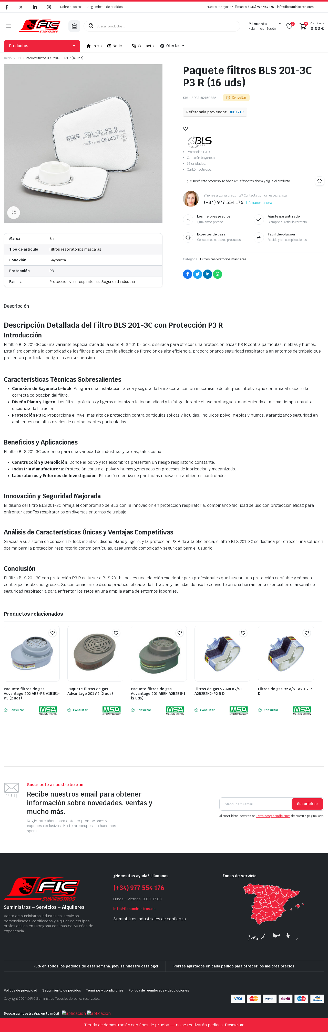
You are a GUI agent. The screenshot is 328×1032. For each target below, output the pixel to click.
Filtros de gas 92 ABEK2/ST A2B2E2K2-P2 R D (218, 691)
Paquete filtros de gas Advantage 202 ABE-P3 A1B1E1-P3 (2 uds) (32, 693)
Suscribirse (307, 803)
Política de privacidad (20, 990)
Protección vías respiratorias (74, 281)
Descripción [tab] (16, 306)
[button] (13, 212)
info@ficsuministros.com (295, 7)
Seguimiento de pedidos (104, 7)
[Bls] (199, 142)
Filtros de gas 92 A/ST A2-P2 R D (285, 691)
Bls (19, 58)
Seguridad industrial (118, 281)
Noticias (120, 46)
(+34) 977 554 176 (261, 7)
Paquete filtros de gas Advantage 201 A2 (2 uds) (90, 691)
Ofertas (173, 45)
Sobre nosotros (71, 7)
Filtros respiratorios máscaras (75, 249)
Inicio (97, 46)
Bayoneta (57, 260)
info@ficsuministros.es (134, 908)
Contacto (146, 46)
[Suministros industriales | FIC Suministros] (40, 26)
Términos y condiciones (273, 816)
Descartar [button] (234, 1025)
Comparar (55, 643)
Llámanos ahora (259, 202)
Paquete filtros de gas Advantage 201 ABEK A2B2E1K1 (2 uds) (158, 693)
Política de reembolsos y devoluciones (159, 990)
